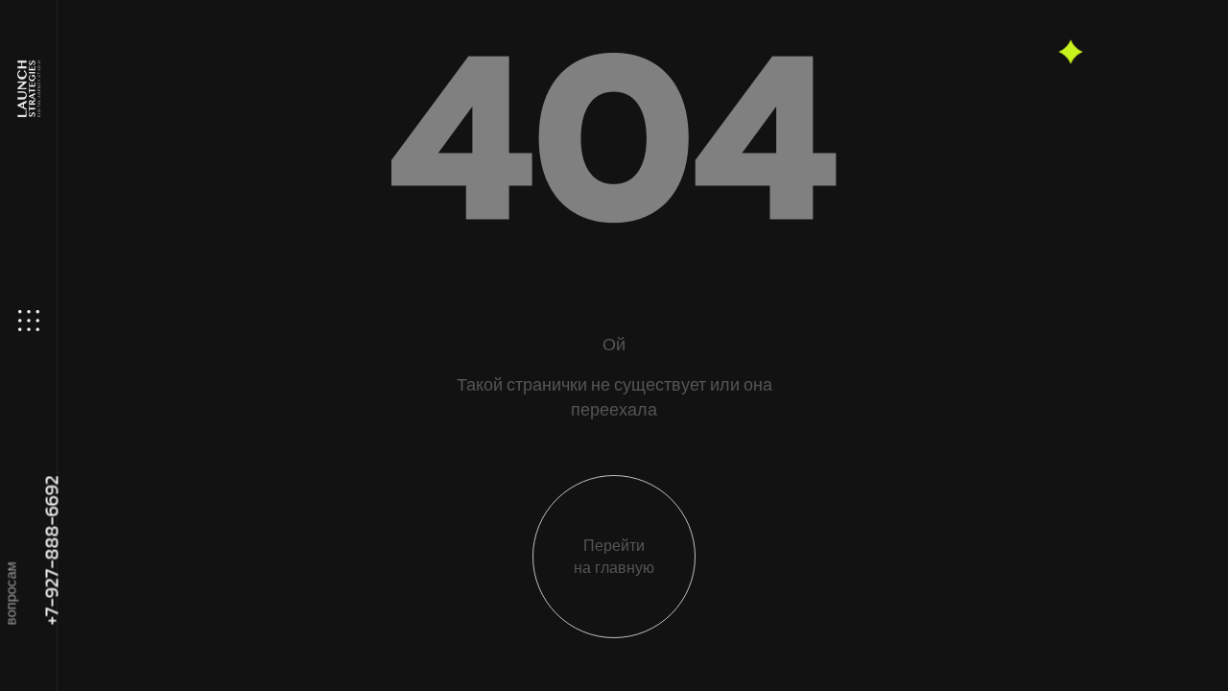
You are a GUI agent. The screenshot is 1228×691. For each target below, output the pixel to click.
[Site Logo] (27, 88)
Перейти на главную (614, 557)
